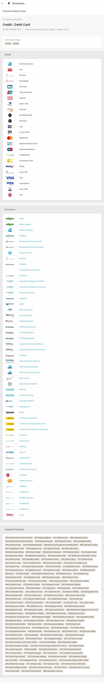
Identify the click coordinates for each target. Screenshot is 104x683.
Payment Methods (13, 19)
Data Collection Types (12, 40)
